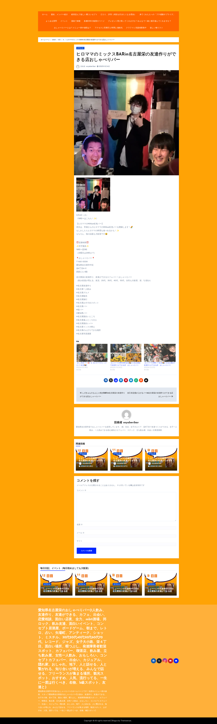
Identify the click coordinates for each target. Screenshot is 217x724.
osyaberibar (91, 66)
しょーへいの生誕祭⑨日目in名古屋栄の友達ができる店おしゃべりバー (160, 591)
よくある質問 (51, 21)
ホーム (45, 15)
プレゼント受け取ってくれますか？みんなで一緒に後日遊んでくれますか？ (139, 21)
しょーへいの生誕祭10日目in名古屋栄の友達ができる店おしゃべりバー (161, 460)
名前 (80, 524)
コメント (81, 490)
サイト (79, 541)
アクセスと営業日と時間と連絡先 (109, 28)
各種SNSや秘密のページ (94, 21)
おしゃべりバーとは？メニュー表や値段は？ (72, 28)
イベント (64, 21)
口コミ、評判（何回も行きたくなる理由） (118, 15)
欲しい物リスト (156, 28)
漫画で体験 (76, 21)
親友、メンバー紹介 (59, 15)
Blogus (115, 721)
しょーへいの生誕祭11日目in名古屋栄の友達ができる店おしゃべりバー (126, 460)
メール (80, 533)
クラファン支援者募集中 (136, 28)
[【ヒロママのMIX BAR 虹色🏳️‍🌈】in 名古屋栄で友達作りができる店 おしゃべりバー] (126, 353)
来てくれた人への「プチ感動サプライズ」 (157, 15)
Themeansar (126, 721)
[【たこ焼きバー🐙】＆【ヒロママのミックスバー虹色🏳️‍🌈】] (92, 353)
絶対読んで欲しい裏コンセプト (84, 15)
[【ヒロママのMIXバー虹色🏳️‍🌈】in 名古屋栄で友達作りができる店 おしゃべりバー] (160, 353)
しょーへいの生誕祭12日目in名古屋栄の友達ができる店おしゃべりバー (92, 460)
